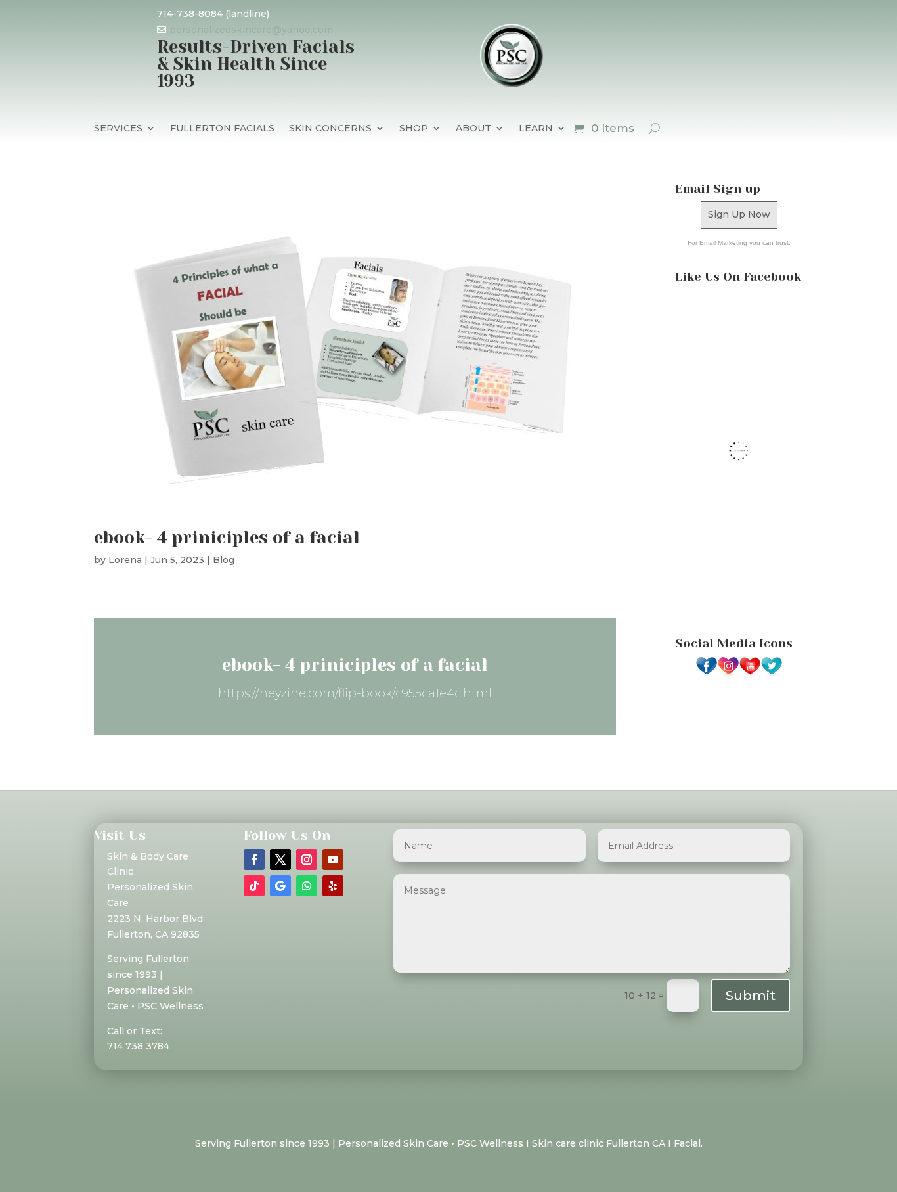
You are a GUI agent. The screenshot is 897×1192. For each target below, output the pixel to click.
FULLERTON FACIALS (222, 129)
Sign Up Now (739, 214)
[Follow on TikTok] (254, 885)
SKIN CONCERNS (330, 129)
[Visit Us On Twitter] (771, 673)
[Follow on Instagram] (306, 859)
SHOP (413, 129)
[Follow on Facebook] (254, 859)
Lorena (125, 560)
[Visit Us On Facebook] (706, 673)
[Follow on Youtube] (332, 859)
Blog (223, 560)
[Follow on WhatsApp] (306, 885)
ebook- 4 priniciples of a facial (227, 537)
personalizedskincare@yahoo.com (251, 29)
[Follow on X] (280, 859)
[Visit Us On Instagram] (728, 673)
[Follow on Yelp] (332, 885)
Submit (751, 995)
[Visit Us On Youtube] (749, 673)
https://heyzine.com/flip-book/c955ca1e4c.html (355, 693)
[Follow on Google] (280, 885)
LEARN (536, 129)
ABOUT (473, 129)
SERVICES (118, 129)
